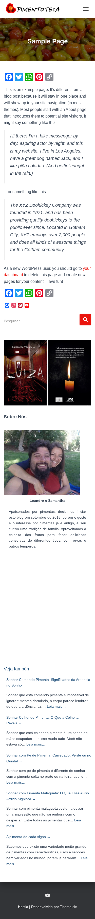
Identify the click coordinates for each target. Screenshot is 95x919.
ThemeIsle (68, 907)
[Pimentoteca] (35, 9)
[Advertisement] (47, 610)
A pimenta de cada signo (28, 837)
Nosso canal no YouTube (47, 895)
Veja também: (18, 668)
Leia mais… (56, 706)
